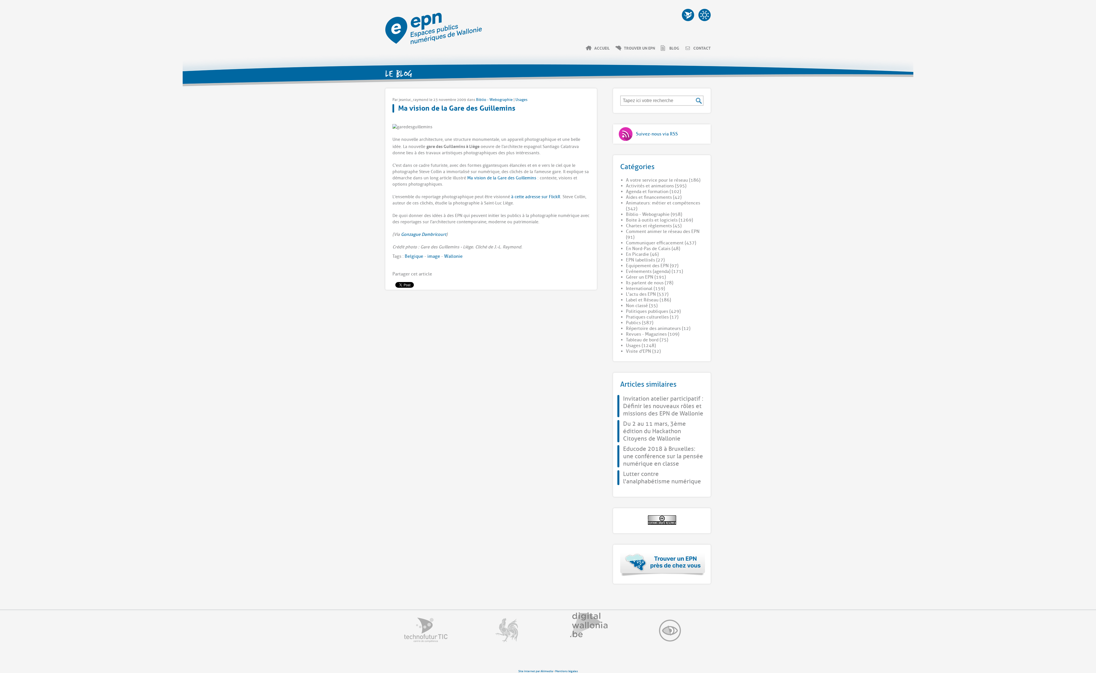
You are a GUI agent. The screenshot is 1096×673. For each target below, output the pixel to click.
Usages (521, 99)
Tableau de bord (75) (647, 340)
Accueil (602, 48)
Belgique (414, 256)
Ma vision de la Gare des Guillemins (456, 107)
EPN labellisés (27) (645, 260)
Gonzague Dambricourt (423, 234)
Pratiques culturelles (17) (652, 317)
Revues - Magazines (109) (652, 334)
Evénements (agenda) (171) (654, 271)
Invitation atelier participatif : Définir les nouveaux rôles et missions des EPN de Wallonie (663, 406)
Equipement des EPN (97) (652, 266)
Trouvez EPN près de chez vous (663, 564)
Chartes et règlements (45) (654, 226)
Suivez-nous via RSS (657, 134)
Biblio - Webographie (494, 99)
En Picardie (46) (642, 254)
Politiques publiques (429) (653, 311)
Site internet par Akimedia (535, 671)
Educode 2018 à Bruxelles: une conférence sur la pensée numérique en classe (663, 456)
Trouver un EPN (639, 48)
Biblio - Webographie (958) (654, 214)
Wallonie (453, 256)
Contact (702, 48)
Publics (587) (639, 323)
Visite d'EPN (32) (643, 351)
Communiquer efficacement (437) (661, 243)
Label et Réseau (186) (648, 300)
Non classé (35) (642, 306)
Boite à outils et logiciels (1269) (659, 220)
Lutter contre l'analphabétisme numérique (662, 477)
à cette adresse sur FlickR (535, 197)
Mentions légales (566, 671)
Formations (688, 15)
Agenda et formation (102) (653, 191)
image (433, 256)
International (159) (645, 288)
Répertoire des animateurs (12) (658, 328)
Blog (674, 48)
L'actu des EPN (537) (647, 294)
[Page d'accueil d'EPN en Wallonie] (433, 43)
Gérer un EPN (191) (646, 277)
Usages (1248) (641, 345)
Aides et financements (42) (654, 197)
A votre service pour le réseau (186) (663, 180)
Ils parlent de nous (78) (649, 283)
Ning (704, 15)
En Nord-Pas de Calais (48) (653, 249)
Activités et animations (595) (656, 186)
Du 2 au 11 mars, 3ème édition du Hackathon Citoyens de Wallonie (654, 431)
